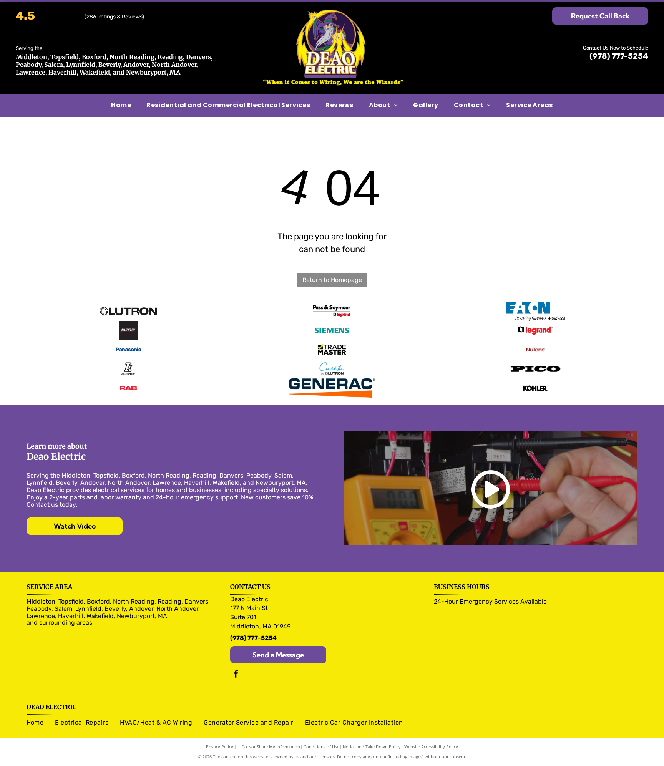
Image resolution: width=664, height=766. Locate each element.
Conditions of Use (321, 746)
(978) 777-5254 (618, 56)
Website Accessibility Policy (431, 746)
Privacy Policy (219, 746)
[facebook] (236, 674)
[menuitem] (121, 105)
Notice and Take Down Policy (372, 746)
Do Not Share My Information (270, 746)
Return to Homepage (332, 280)
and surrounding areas (59, 622)
